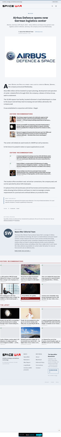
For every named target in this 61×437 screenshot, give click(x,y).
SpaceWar (27, 357)
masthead (17, 220)
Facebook (12, 208)
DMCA (57, 382)
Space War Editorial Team (26, 31)
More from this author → (22, 250)
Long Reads (27, 365)
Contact (38, 368)
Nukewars (27, 359)
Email (18, 208)
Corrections (39, 365)
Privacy (47, 382)
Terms (52, 382)
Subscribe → (53, 371)
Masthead (39, 359)
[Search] (52, 6)
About (37, 357)
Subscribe (55, 1)
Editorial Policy (40, 362)
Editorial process (39, 31)
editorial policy (30, 248)
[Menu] (56, 6)
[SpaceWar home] (12, 6)
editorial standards (8, 220)
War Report (27, 362)
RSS (56, 375)
